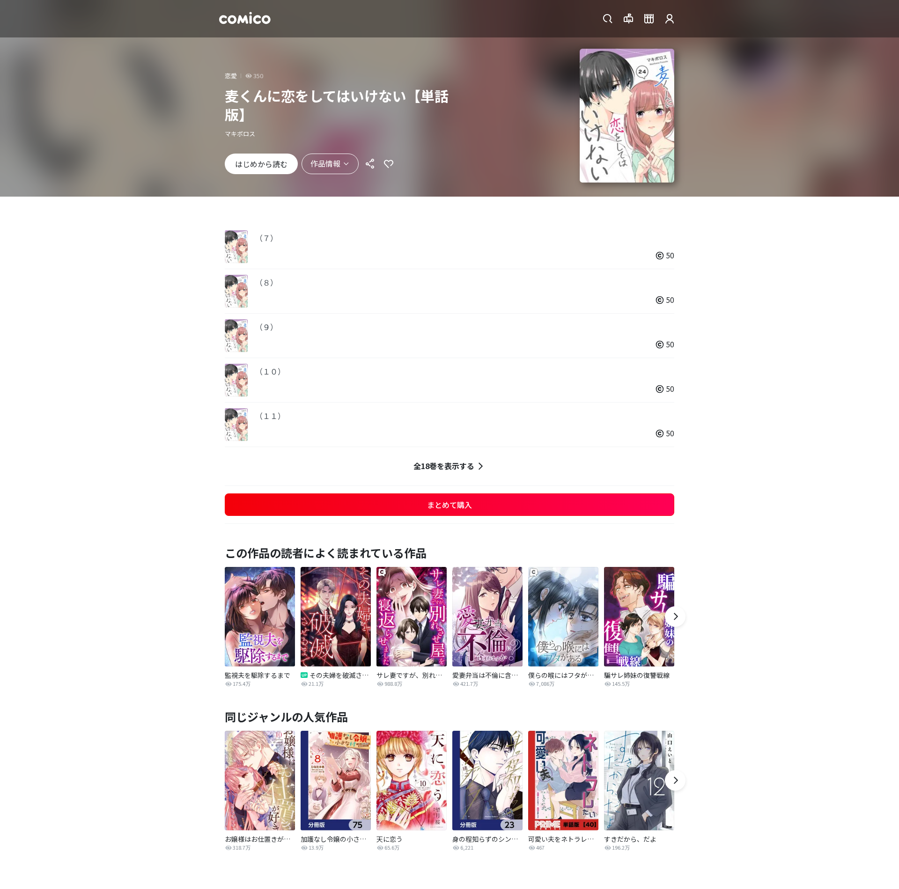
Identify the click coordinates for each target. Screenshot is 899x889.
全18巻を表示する (443, 465)
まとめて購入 (449, 504)
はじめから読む (261, 163)
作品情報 (325, 163)
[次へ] (675, 616)
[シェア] (369, 163)
